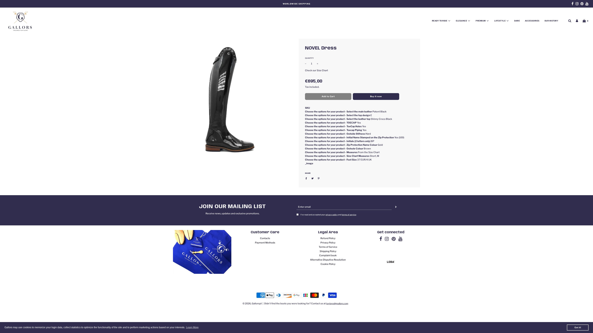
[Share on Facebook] (307, 178)
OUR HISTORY (551, 21)
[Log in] (577, 20)
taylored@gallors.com (337, 303)
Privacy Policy (327, 242)
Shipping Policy (328, 251)
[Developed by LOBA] (391, 262)
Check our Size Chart (316, 70)
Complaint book (328, 255)
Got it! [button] (577, 327)
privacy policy (332, 215)
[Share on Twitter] (312, 178)
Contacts (265, 238)
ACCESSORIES (532, 21)
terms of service (349, 215)
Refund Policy (327, 238)
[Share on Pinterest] (319, 178)
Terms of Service (328, 247)
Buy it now (376, 96)
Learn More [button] (192, 327)
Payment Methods (265, 242)
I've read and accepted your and (328, 215)
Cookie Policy (328, 264)
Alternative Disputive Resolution (328, 259)
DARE (517, 21)
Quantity (309, 58)
